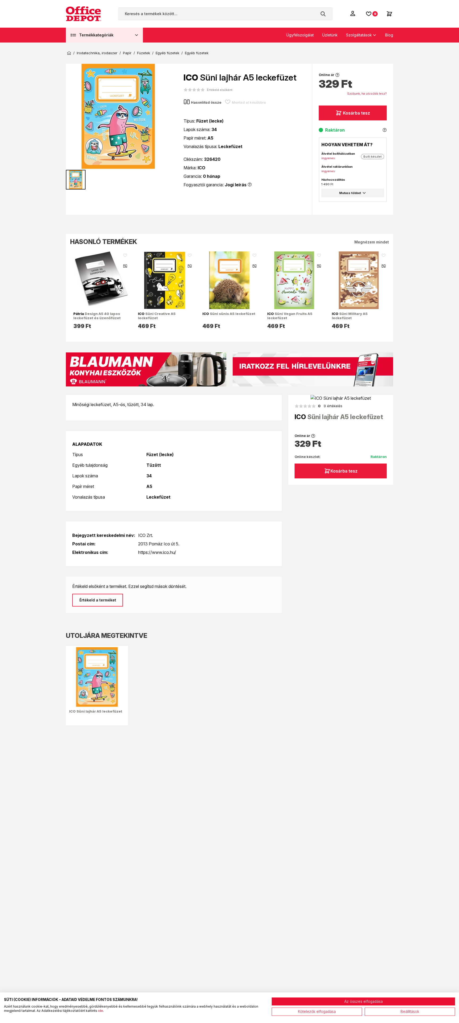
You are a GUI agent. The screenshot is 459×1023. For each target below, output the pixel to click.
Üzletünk (330, 35)
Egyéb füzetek (167, 53)
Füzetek (143, 53)
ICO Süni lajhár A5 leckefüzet (95, 711)
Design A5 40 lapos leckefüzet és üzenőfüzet (97, 315)
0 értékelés (330, 406)
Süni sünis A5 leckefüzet (228, 313)
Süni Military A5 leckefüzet (350, 315)
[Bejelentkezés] (353, 13)
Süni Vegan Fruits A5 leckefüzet (289, 315)
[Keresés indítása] (323, 13)
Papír (127, 53)
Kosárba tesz (356, 113)
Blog (389, 35)
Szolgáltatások (359, 35)
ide (100, 1011)
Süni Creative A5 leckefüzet (157, 315)
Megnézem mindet (371, 242)
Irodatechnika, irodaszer (97, 53)
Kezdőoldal (69, 53)
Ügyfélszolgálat (300, 35)
